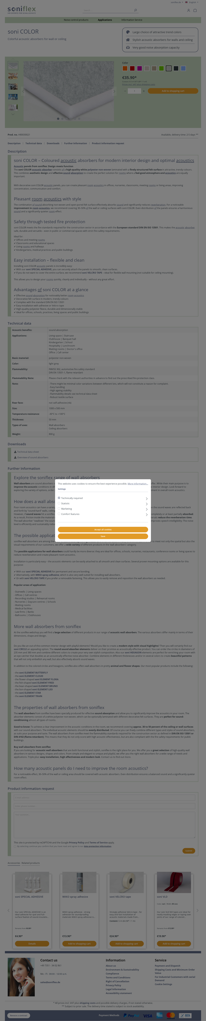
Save (103, 536)
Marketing (66, 508)
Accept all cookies (103, 529)
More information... (138, 483)
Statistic (65, 503)
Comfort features (70, 514)
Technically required (72, 498)
